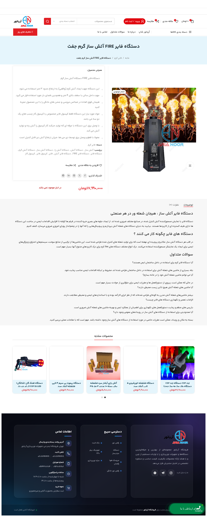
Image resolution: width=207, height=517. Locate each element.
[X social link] (79, 175)
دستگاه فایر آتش (62, 153)
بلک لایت (96, 443)
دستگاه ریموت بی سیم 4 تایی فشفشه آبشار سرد (66, 384)
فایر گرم (118, 58)
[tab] (188, 205)
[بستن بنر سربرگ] (4, 4)
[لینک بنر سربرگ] (108, 4)
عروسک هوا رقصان (114, 462)
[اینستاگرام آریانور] (171, 473)
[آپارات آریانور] (155, 473)
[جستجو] (47, 21)
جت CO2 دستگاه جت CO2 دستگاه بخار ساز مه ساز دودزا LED (178, 386)
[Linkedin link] (68, 175)
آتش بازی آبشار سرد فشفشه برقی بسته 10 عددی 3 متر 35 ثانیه (103, 386)
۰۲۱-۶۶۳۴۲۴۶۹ (58, 456)
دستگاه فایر (96, 153)
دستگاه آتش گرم (27, 150)
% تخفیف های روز (25, 32)
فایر (51, 153)
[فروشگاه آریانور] (175, 437)
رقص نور (115, 443)
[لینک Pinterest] (74, 175)
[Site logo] (23, 21)
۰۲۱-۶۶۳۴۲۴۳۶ (43, 456)
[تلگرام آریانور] (163, 473)
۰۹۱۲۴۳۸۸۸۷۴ (44, 466)
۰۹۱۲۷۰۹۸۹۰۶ (58, 466)
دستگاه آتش (77, 150)
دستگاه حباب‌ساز (115, 452)
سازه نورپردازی (94, 460)
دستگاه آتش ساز (45, 150)
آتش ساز (89, 150)
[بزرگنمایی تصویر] (190, 165)
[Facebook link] (85, 175)
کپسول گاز (30, 153)
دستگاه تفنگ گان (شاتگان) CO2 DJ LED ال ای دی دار (29, 384)
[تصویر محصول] (177, 363)
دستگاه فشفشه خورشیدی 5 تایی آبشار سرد (140, 384)
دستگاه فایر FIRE (81, 153)
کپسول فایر (42, 153)
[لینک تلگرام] (63, 175)
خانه (127, 58)
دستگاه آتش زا (62, 150)
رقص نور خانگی (113, 471)
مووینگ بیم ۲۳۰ (95, 452)
